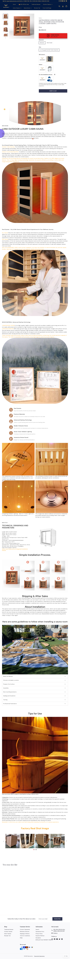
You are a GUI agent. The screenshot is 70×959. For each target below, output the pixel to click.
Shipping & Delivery (25, 933)
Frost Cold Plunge (47, 8)
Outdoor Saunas (47, 4)
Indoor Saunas (16, 8)
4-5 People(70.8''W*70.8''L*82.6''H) (49, 50)
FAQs (21, 938)
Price (40, 27)
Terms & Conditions (25, 935)
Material (41, 40)
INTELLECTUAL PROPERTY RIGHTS (44, 940)
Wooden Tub (37, 8)
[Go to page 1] (33, 849)
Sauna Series (27, 8)
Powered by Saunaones (39, 956)
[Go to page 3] (36, 849)
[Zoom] (21, 26)
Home (14, 4)
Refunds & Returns (24, 931)
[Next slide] (66, 841)
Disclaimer (38, 938)
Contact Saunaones (25, 929)
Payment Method (40, 935)
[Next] (5, 37)
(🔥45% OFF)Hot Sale (24, 4)
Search (37, 929)
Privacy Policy (39, 933)
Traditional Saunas (36, 4)
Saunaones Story (40, 931)
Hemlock (42, 42)
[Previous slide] (3, 841)
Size (40, 47)
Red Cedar (49, 42)
